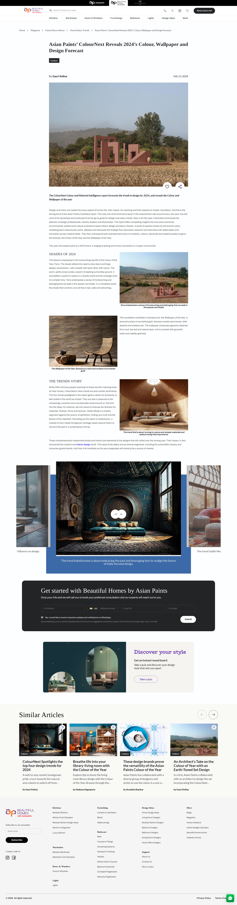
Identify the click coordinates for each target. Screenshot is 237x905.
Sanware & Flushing (106, 849)
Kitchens (53, 18)
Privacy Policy (204, 895)
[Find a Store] (180, 11)
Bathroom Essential (105, 864)
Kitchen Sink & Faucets (107, 859)
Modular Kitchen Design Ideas (65, 820)
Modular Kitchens (60, 810)
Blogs (189, 810)
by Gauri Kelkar (30, 786)
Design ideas (168, 18)
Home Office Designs (151, 840)
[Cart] (187, 11)
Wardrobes (71, 18)
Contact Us (147, 859)
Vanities (100, 854)
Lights (151, 18)
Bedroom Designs (150, 825)
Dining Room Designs (151, 835)
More (185, 18)
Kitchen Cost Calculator (63, 815)
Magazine (191, 815)
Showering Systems (106, 844)
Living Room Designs (151, 815)
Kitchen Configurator (61, 825)
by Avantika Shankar (133, 786)
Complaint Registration (107, 869)
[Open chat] (230, 898)
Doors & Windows (93, 18)
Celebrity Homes (194, 835)
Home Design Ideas (150, 810)
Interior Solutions (194, 820)
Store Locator (148, 864)
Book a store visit (204, 11)
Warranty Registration (106, 874)
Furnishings (116, 18)
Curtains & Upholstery (106, 810)
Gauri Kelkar (60, 76)
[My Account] (172, 11)
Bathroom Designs (150, 830)
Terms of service (223, 895)
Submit (188, 616)
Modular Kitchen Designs (153, 820)
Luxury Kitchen (59, 830)
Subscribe (16, 837)
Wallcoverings (103, 820)
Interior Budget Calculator (198, 825)
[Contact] (165, 11)
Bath (99, 834)
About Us (146, 854)
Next (115, 512)
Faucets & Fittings (105, 839)
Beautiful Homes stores (197, 830)
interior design (83, 444)
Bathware (135, 18)
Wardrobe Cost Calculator (64, 854)
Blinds (100, 815)
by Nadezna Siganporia (84, 786)
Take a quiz (146, 676)
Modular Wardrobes (61, 849)
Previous (121, 512)
